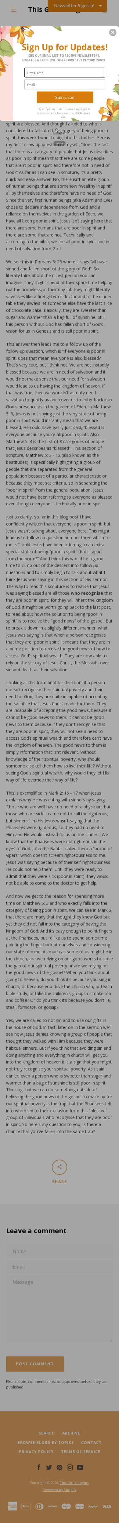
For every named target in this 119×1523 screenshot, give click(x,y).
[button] (113, 32)
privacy (59, 143)
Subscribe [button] (64, 97)
